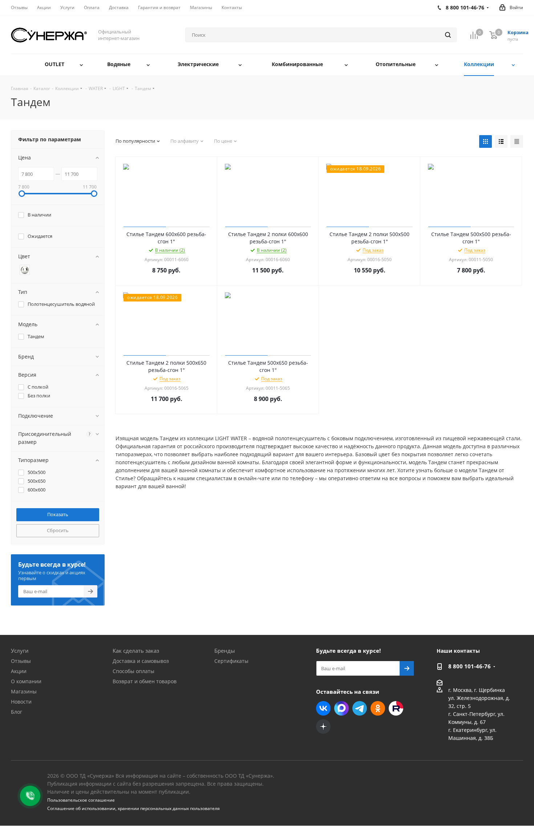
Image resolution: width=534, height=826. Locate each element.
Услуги (20, 650)
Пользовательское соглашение (81, 800)
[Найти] (448, 35)
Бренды (224, 650)
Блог (16, 711)
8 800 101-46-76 (469, 666)
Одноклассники (378, 708)
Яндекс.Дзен (323, 726)
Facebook (341, 708)
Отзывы (21, 660)
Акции (19, 671)
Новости (21, 701)
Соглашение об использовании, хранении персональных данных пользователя (133, 808)
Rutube (396, 708)
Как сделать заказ (136, 650)
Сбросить (58, 530)
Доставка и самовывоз (141, 660)
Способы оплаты (133, 671)
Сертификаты (231, 660)
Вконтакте (323, 708)
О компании (26, 681)
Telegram (359, 708)
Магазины (24, 691)
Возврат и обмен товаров (145, 681)
